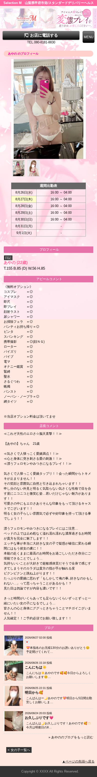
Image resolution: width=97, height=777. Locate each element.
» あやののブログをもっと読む (70, 737)
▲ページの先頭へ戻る (78, 761)
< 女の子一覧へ (19, 750)
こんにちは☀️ (36, 667)
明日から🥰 (34, 692)
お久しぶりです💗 (39, 718)
